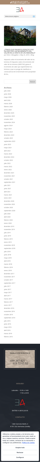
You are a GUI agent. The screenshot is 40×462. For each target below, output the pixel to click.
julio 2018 (7, 251)
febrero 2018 (8, 267)
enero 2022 (8, 170)
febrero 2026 (8, 107)
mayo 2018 (7, 258)
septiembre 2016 (9, 318)
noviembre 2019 (9, 229)
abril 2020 (7, 217)
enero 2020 (8, 223)
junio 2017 (7, 289)
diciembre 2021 (9, 173)
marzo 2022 (8, 166)
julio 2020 (7, 214)
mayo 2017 (7, 292)
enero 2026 (8, 110)
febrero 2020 (8, 220)
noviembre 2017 (9, 277)
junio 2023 (7, 144)
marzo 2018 (8, 264)
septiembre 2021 (9, 182)
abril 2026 (7, 100)
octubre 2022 (8, 160)
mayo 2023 (7, 148)
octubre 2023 (8, 138)
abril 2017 (7, 296)
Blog (32, 55)
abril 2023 (7, 151)
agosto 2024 (8, 125)
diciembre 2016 (9, 308)
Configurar (20, 457)
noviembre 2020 (9, 204)
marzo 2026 (8, 103)
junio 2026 (7, 94)
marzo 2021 (8, 195)
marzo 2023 (8, 154)
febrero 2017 (8, 302)
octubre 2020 (8, 207)
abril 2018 (7, 261)
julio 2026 (7, 91)
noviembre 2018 (9, 245)
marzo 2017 (8, 299)
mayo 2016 (7, 327)
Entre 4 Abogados (13, 55)
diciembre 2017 (9, 274)
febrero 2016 (8, 337)
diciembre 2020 (9, 201)
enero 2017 (8, 305)
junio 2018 (7, 255)
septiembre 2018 (9, 248)
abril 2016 (7, 330)
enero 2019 (8, 242)
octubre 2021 (8, 179)
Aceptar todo (20, 447)
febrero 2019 (8, 239)
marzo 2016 (8, 333)
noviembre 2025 (9, 116)
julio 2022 (7, 163)
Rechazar (20, 452)
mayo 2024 (7, 129)
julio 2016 (7, 321)
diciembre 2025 (9, 113)
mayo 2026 (7, 97)
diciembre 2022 (9, 157)
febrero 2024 (8, 132)
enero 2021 (8, 198)
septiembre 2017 (9, 283)
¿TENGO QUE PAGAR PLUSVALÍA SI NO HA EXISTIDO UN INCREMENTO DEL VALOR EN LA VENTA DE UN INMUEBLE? (19, 51)
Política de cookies (28, 442)
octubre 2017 (8, 280)
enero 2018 (8, 270)
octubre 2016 (8, 315)
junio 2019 (7, 236)
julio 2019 (7, 233)
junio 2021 (7, 188)
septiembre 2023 (9, 141)
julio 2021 (7, 185)
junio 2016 (7, 324)
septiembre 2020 (9, 211)
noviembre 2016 (9, 311)
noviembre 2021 (9, 176)
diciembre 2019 (9, 226)
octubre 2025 (8, 119)
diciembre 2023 (9, 135)
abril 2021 (7, 192)
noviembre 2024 (9, 122)
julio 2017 (7, 286)
